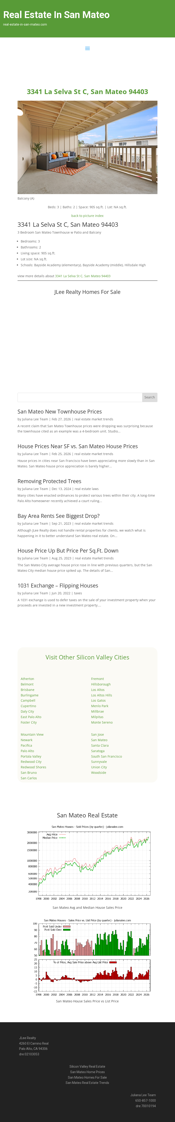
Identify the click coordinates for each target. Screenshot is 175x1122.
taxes (78, 593)
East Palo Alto (31, 717)
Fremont (97, 679)
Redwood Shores (33, 767)
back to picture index (87, 215)
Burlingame (30, 695)
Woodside (98, 772)
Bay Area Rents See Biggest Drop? (59, 515)
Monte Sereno (102, 722)
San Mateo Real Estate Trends (87, 1083)
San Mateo (99, 740)
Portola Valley (31, 756)
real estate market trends (94, 419)
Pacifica (26, 745)
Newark (26, 740)
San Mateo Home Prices (87, 1072)
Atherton (27, 679)
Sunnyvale (99, 761)
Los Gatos (98, 700)
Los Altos (98, 689)
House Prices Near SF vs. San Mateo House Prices (78, 446)
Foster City (29, 722)
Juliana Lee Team (35, 419)
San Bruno (29, 772)
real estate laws (87, 489)
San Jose (97, 734)
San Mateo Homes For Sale (87, 1077)
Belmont (27, 684)
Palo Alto (27, 751)
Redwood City (31, 761)
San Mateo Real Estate (87, 815)
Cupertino (28, 706)
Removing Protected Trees (49, 481)
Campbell (28, 700)
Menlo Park (99, 706)
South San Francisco (106, 756)
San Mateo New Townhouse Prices (60, 411)
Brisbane (27, 689)
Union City (99, 767)
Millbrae (97, 711)
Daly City (27, 711)
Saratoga (98, 751)
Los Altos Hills (101, 695)
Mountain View (32, 734)
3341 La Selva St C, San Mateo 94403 (83, 276)
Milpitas (97, 717)
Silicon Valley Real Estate (87, 1066)
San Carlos (29, 778)
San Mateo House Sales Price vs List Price (87, 1001)
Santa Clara (100, 745)
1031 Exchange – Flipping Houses (58, 585)
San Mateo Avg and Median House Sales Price (87, 907)
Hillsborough (101, 684)
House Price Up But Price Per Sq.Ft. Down (68, 550)
